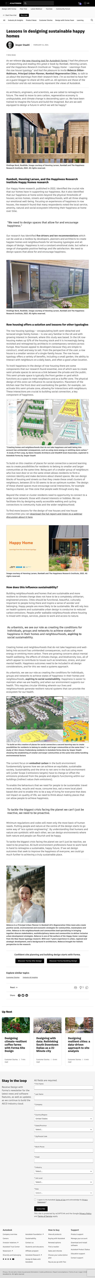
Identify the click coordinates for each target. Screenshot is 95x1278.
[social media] (8, 1259)
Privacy (5, 1272)
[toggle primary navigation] (7, 3)
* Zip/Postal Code (40, 1136)
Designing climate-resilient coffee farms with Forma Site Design (16, 1045)
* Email (37, 1157)
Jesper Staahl (22, 44)
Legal (80, 1272)
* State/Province (40, 1125)
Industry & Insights (15, 20)
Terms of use (73, 1272)
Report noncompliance (60, 1272)
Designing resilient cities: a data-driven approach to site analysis (79, 1045)
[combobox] (38, 3)
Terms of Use (61, 1200)
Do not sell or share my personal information (23, 1272)
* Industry (38, 1167)
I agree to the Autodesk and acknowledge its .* (62, 1202)
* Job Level (38, 1178)
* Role (36, 1189)
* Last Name (38, 1094)
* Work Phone (39, 1147)
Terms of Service (45, 1216)
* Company (38, 1104)
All (4, 20)
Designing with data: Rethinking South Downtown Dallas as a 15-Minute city (47, 1045)
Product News (31, 20)
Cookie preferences (45, 1272)
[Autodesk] (16, 3)
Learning (80, 20)
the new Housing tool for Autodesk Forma (44, 60)
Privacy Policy (85, 1213)
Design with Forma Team (64, 20)
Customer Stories (45, 20)
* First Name (39, 1084)
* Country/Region (40, 1115)
